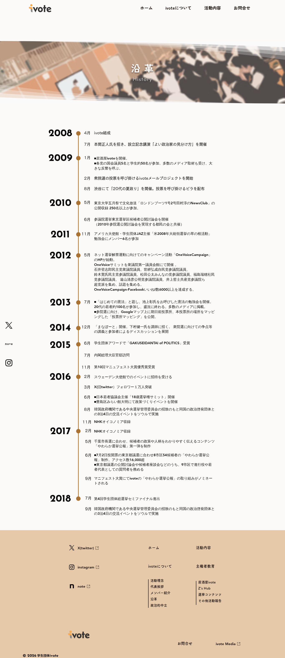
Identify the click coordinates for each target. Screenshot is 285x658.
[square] (9, 344)
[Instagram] (9, 363)
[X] (9, 325)
